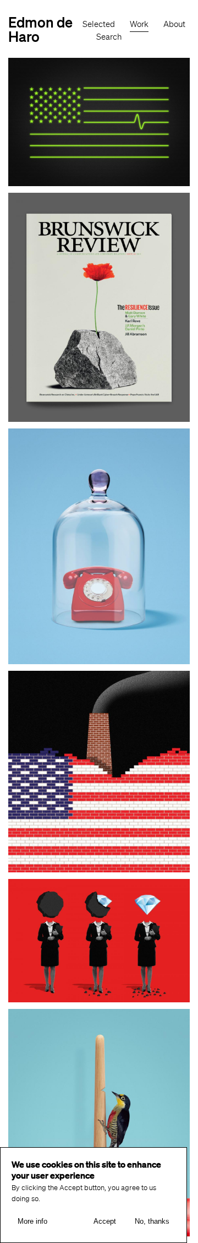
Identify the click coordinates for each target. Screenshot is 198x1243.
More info (32, 1221)
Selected (98, 24)
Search (109, 37)
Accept (105, 1221)
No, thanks (152, 1221)
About (174, 24)
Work (139, 24)
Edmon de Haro (40, 29)
